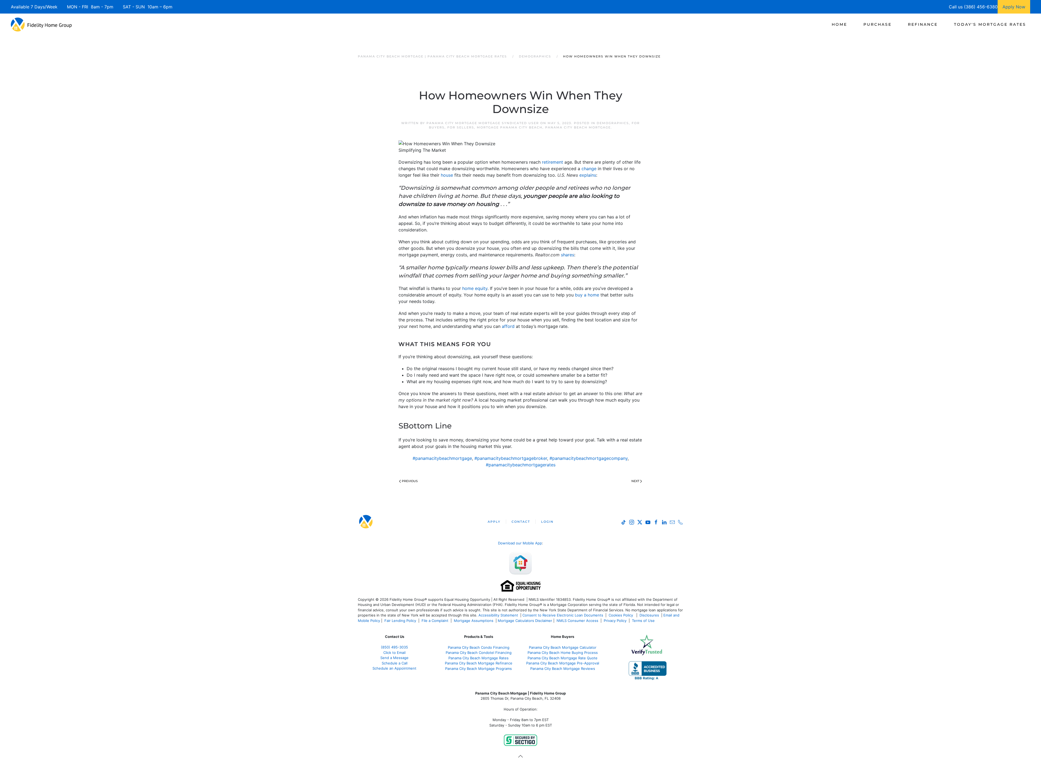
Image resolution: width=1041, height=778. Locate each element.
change (588, 168)
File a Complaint (435, 620)
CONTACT (521, 522)
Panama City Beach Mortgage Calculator (562, 647)
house (447, 175)
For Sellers (460, 127)
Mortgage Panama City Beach (509, 127)
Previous (410, 481)
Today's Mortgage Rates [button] (990, 24)
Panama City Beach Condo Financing (478, 647)
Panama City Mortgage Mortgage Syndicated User (482, 123)
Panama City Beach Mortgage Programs (478, 668)
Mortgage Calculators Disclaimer (525, 620)
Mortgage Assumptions (473, 620)
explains (587, 175)
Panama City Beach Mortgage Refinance (478, 663)
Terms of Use (644, 620)
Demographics (613, 123)
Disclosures (649, 615)
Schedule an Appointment (394, 668)
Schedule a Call (394, 663)
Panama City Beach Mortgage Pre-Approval (562, 663)
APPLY (494, 522)
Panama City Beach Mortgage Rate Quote (562, 658)
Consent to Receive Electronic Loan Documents (562, 615)
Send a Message (394, 658)
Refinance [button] (923, 24)
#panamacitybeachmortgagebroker (510, 458)
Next (635, 481)
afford (508, 326)
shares (567, 254)
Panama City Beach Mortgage (578, 127)
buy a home (587, 295)
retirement (552, 162)
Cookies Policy (621, 615)
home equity (474, 288)
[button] (520, 756)
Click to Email (394, 652)
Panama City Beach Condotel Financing (479, 652)
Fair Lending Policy (400, 620)
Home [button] (839, 24)
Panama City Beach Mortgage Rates (478, 658)
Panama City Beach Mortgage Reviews (562, 668)
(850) (394, 647)
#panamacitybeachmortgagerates (520, 464)
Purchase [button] (877, 24)
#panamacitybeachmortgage (442, 458)
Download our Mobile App (520, 543)
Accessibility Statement (498, 615)
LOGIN (547, 522)
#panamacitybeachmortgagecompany (589, 458)
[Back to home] (41, 24)
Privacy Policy (615, 620)
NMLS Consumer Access (577, 620)
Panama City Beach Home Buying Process (563, 652)
